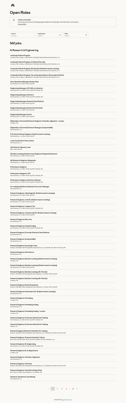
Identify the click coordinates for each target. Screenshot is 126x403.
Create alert (22, 24)
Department (41, 33)
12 (73, 389)
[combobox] (64, 36)
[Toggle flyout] (60, 35)
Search (13, 33)
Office (66, 33)
